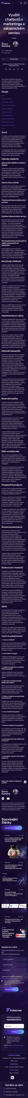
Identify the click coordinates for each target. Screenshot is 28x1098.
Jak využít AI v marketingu (14, 633)
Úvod (3, 95)
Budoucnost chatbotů (8, 125)
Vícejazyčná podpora (8, 118)
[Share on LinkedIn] (25, 782)
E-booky (16, 1073)
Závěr (3, 128)
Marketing (14, 38)
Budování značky (6, 112)
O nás (6, 1067)
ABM (12, 1061)
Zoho (15, 1061)
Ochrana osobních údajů (16, 1067)
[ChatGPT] (10, 69)
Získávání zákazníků (7, 108)
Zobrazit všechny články (12, 828)
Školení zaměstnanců (8, 122)
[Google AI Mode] (14, 69)
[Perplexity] (5, 69)
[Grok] (18, 69)
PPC (10, 1058)
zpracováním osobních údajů (10, 978)
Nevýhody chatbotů (7, 102)
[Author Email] (8, 798)
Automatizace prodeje (19, 1058)
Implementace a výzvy (8, 105)
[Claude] (22, 69)
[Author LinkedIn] (3, 798)
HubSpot (5, 1058)
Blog (11, 1073)
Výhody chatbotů (7, 99)
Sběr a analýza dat (7, 115)
